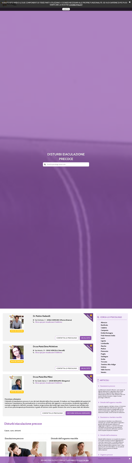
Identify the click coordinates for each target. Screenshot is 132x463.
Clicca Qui (84, 460)
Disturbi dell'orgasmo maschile (111, 402)
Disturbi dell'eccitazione (108, 435)
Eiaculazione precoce (107, 386)
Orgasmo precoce (106, 455)
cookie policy (75, 5)
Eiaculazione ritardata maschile (111, 417)
